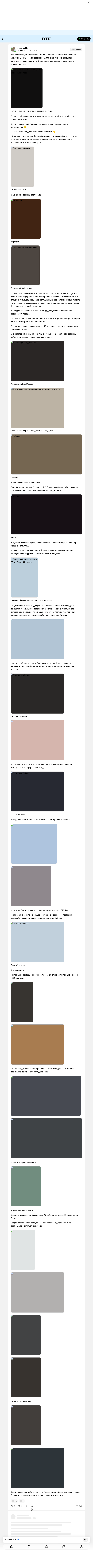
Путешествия (22, 50)
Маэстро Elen (23, 48)
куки (18, 1540)
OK (85, 1540)
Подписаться (76, 49)
